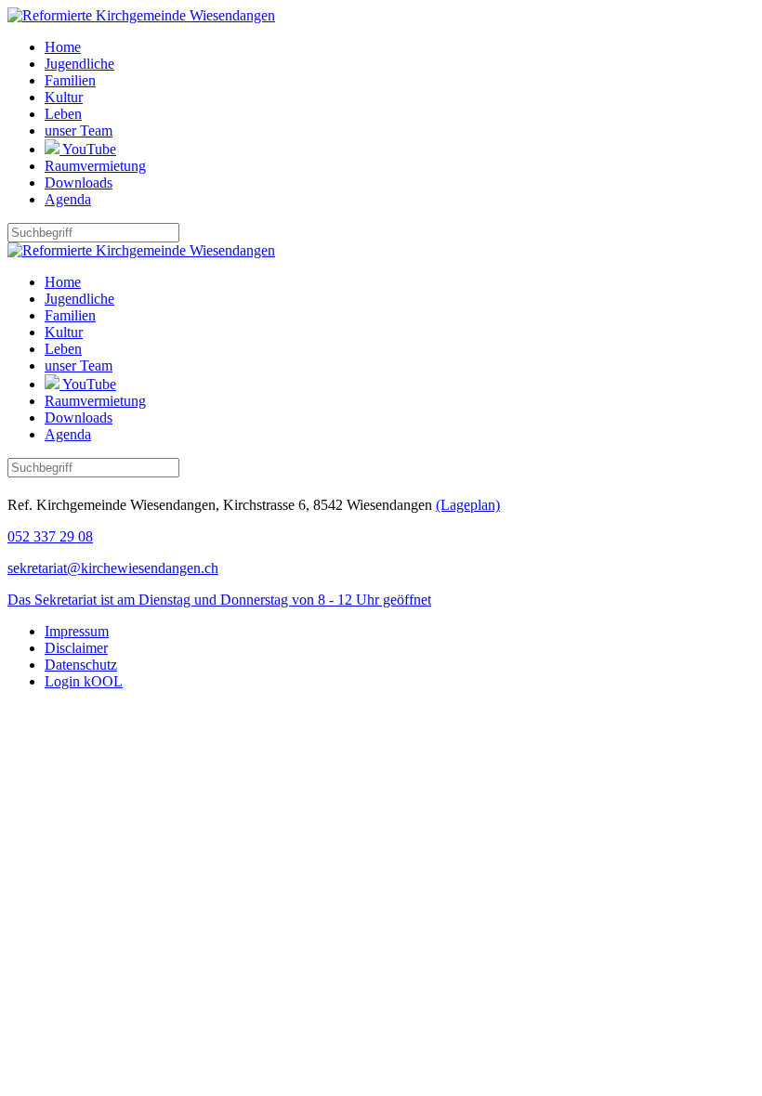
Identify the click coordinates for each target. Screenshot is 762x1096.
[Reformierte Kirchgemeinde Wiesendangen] (141, 15)
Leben (63, 114)
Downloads (78, 182)
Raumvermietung (95, 166)
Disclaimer (76, 648)
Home (63, 47)
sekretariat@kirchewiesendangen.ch (112, 568)
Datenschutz (81, 664)
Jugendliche (79, 64)
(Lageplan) (468, 505)
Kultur (64, 97)
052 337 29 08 (50, 536)
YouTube (87, 149)
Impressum (77, 631)
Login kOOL (84, 681)
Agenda (68, 199)
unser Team (78, 130)
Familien (70, 80)
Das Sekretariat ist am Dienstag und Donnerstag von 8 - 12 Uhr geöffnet (219, 599)
